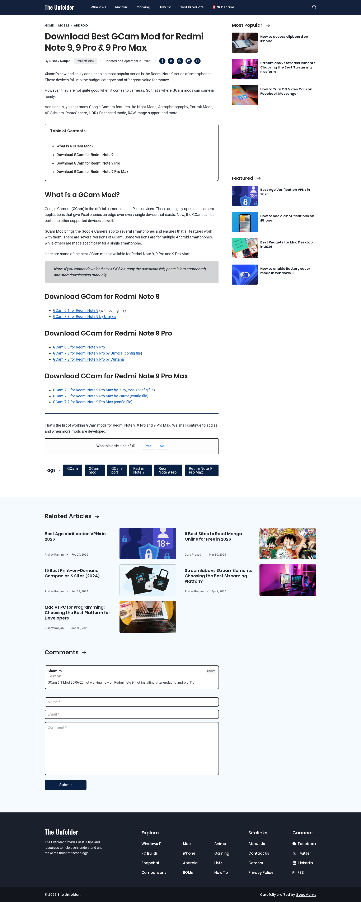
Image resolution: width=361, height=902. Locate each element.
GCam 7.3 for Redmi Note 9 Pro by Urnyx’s (88, 353)
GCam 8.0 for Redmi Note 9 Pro (79, 347)
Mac (187, 843)
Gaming (143, 7)
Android (121, 7)
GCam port (116, 470)
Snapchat (150, 863)
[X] (171, 61)
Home (49, 25)
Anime (220, 843)
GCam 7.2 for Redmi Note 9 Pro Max (83, 402)
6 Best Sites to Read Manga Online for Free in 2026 (213, 536)
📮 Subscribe (223, 7)
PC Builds (149, 853)
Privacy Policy (260, 872)
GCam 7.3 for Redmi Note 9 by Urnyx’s (84, 316)
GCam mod (94, 470)
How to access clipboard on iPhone (284, 38)
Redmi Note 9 (139, 470)
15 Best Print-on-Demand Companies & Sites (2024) (72, 573)
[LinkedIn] (189, 61)
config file (133, 353)
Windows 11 (151, 843)
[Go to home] (59, 7)
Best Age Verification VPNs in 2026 (285, 191)
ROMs (188, 872)
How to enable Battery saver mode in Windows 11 (285, 270)
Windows (98, 7)
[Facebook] (162, 61)
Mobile (63, 25)
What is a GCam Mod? (74, 146)
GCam (72, 468)
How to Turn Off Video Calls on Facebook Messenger (286, 91)
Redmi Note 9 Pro (168, 470)
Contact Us (258, 853)
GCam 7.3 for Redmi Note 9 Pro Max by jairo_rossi (94, 390)
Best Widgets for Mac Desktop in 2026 (286, 244)
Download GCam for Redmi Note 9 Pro (88, 163)
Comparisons (153, 872)
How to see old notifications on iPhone (287, 218)
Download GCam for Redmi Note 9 (84, 154)
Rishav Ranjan (60, 61)
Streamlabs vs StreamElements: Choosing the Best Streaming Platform (288, 67)
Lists (218, 863)
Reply (211, 671)
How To (165, 7)
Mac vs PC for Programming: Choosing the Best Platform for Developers (77, 612)
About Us (256, 843)
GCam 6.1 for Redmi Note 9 (75, 310)
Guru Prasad (193, 554)
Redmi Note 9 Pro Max (200, 470)
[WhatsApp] (180, 61)
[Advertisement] (274, 140)
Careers (255, 863)
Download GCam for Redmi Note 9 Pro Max (92, 171)
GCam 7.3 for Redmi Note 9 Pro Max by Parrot (91, 396)
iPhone (189, 853)
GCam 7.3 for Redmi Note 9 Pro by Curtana (88, 359)
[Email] (197, 61)
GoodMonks (306, 894)
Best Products (192, 7)
